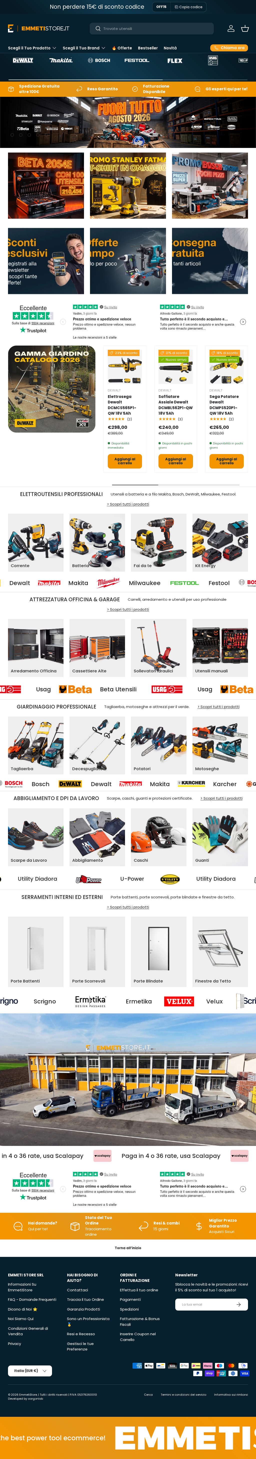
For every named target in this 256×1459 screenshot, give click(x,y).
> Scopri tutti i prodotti (128, 504)
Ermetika (19, 1001)
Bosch (206, 583)
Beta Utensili (33, 689)
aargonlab (35, 1399)
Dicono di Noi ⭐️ (23, 1309)
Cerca (148, 1395)
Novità (170, 48)
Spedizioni (129, 1309)
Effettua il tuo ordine (139, 1290)
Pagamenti (130, 1299)
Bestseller (148, 48)
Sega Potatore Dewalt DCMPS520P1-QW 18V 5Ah (224, 405)
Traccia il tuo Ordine (85, 1299)
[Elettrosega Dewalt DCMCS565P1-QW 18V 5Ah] (125, 367)
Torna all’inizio (128, 1248)
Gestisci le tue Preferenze (80, 1346)
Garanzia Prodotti (83, 1309)
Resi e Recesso (81, 1334)
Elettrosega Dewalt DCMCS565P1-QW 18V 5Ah (122, 405)
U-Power (38, 878)
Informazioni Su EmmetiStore (22, 1287)
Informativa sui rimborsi (231, 1395)
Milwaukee (68, 583)
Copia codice (190, 6)
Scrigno (177, 1001)
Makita (27, 784)
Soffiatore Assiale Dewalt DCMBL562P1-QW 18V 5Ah (175, 405)
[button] (245, 28)
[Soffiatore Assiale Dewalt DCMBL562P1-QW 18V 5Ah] (175, 367)
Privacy (14, 1343)
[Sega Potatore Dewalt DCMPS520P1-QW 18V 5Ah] (227, 367)
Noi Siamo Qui (21, 1318)
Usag (120, 689)
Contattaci (77, 1290)
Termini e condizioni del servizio (183, 1395)
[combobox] (152, 28)
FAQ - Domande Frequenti (32, 1299)
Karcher (92, 784)
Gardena (165, 784)
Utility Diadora (122, 878)
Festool (142, 583)
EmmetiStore (28, 1395)
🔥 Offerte (122, 48)
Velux (95, 1001)
